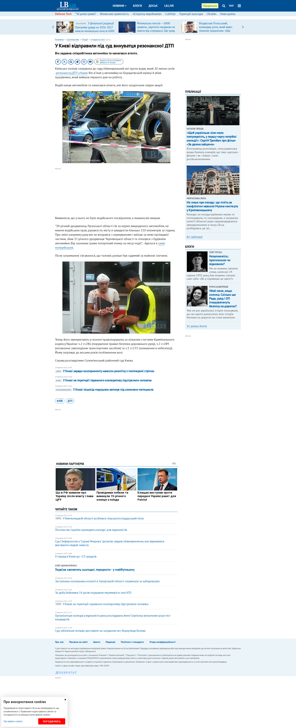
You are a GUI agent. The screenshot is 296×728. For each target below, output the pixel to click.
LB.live (169, 6)
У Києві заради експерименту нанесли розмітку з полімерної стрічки (105, 371)
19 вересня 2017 (98, 39)
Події (85, 39)
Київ (60, 401)
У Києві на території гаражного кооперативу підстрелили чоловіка (104, 380)
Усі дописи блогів (197, 326)
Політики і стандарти (132, 641)
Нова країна (227, 14)
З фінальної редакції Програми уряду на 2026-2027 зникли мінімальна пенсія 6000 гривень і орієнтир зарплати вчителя (94, 30)
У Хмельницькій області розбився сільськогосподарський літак (100, 518)
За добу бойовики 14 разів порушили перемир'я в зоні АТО (93, 593)
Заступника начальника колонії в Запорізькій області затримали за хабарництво (107, 581)
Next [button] (243, 27)
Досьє (153, 6)
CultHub (170, 14)
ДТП (70, 401)
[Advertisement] (116, 192)
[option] (86, 27)
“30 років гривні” (85, 14)
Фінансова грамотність (114, 14)
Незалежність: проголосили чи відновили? (219, 260)
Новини (118, 6)
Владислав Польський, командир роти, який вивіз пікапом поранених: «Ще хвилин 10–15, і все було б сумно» (216, 30)
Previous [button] (53, 27)
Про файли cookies (13, 721)
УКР (231, 5)
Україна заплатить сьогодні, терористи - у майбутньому (95, 569)
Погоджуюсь (52, 721)
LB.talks (211, 14)
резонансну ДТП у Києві (72, 73)
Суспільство (73, 39)
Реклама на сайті (78, 641)
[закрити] (65, 699)
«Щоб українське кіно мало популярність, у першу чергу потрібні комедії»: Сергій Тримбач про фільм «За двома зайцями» (211, 138)
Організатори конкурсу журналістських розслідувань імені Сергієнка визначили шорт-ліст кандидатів (112, 617)
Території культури (191, 14)
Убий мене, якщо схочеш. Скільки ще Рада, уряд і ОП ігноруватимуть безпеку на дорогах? (223, 298)
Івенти (96, 641)
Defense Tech (63, 14)
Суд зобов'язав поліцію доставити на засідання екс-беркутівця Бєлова (100, 631)
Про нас (59, 641)
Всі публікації (195, 237)
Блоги (137, 6)
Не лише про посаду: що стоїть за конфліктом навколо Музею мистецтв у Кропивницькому (212, 206)
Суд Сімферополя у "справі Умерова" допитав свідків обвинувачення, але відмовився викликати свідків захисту (109, 543)
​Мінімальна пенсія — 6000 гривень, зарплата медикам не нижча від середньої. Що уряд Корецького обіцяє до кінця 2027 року (156, 30)
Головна (59, 39)
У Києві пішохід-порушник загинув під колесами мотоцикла (104, 389)
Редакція (110, 641)
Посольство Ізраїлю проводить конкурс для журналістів (91, 530)
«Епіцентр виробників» (147, 14)
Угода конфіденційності (162, 641)
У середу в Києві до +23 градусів (76, 556)
